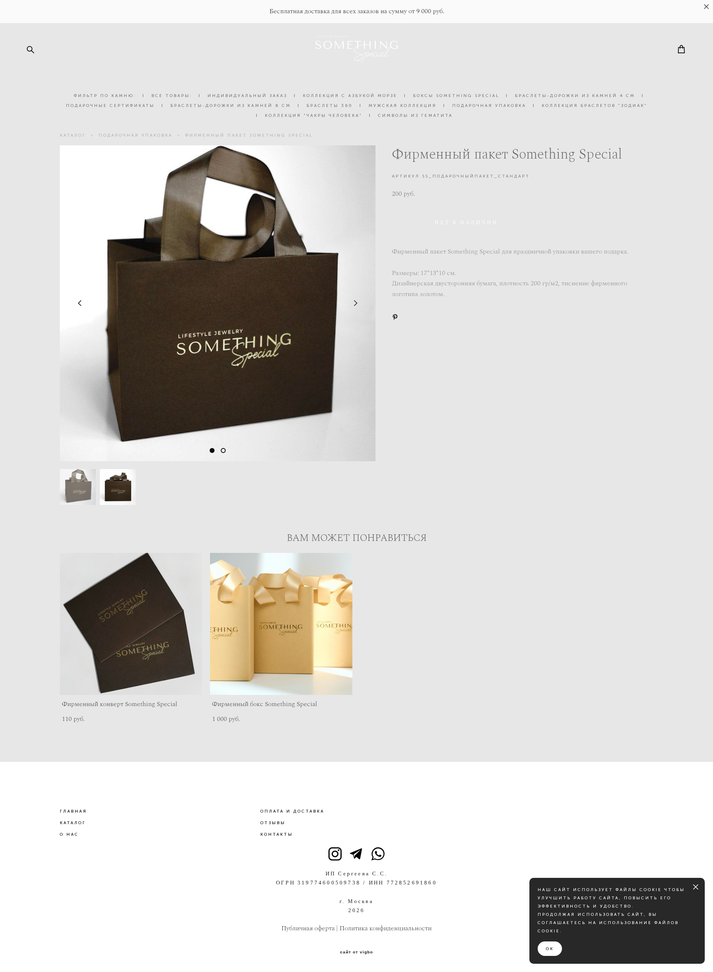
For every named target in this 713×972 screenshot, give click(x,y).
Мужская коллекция (402, 105)
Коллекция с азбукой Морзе (350, 95)
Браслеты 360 (330, 105)
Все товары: (171, 95)
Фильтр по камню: (105, 95)
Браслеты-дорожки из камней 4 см (575, 95)
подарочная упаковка (135, 135)
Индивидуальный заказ (247, 95)
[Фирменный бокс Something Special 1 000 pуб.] (281, 624)
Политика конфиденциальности (386, 928)
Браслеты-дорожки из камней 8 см (230, 105)
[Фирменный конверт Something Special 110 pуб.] (131, 624)
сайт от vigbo (356, 952)
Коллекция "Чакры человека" (313, 115)
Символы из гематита (415, 115)
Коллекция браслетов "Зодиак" (594, 105)
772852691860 (412, 883)
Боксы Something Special (456, 95)
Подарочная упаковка (489, 105)
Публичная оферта (308, 928)
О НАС (69, 834)
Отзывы (273, 822)
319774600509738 (329, 883)
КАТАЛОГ (73, 822)
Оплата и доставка (292, 811)
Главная (73, 811)
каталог (73, 135)
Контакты (276, 834)
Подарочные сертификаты (110, 105)
